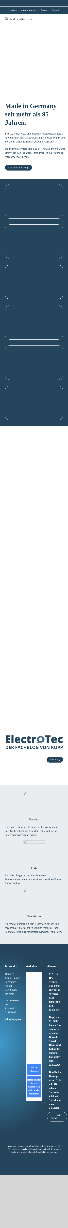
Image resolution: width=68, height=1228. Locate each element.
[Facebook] (5, 1025)
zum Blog (55, 759)
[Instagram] (9, 1025)
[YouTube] (5, 1030)
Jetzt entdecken (33, 213)
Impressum (12, 1146)
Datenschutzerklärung (26, 1146)
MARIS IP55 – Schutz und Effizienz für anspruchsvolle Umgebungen (55, 990)
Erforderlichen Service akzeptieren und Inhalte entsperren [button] (34, 1087)
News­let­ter (34, 916)
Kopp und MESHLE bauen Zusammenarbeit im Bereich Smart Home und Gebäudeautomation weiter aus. (55, 1039)
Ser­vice (34, 819)
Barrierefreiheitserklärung (46, 1146)
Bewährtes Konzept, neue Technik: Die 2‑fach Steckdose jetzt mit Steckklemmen (55, 1088)
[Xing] (16, 1025)
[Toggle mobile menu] (61, 20)
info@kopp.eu (13, 1019)
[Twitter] (19, 1025)
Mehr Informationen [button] (34, 1059)
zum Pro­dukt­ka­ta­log (18, 167)
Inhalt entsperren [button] (34, 1069)
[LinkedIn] (12, 1025)
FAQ (34, 868)
